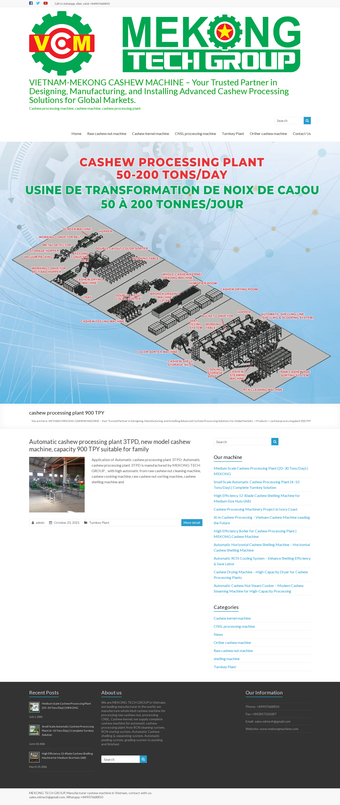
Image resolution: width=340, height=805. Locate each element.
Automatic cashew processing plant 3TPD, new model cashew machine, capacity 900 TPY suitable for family (109, 445)
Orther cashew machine (268, 133)
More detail (192, 522)
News (218, 634)
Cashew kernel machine (150, 133)
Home (76, 133)
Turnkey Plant (233, 133)
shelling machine (227, 658)
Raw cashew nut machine (106, 133)
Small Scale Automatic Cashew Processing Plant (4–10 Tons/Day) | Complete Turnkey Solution (68, 730)
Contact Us (302, 133)
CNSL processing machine (195, 133)
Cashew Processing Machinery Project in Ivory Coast (255, 509)
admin (40, 522)
